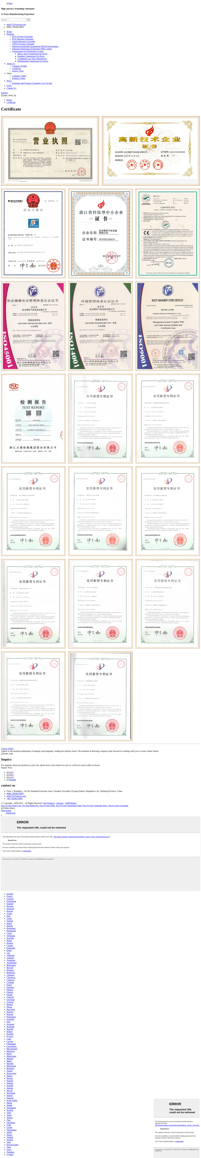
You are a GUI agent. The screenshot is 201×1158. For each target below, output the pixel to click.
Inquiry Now (6, 767)
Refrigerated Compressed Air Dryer (33, 61)
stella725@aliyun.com (16, 24)
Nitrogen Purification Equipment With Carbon (32, 49)
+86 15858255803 (15, 798)
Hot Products (49, 803)
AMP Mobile (70, 803)
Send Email (6, 810)
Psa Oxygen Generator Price (95, 805)
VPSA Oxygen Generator (23, 44)
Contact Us (11, 88)
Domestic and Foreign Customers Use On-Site (32, 83)
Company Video (19, 76)
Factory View (18, 71)
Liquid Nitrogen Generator (23, 41)
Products (10, 34)
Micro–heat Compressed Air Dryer (32, 54)
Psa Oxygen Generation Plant (69, 805)
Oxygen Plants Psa (30, 805)
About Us (11, 63)
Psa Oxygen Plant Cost (11, 805)
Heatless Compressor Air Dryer (31, 56)
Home (9, 31)
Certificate (16, 68)
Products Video (18, 78)
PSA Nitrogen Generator (22, 39)
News (9, 81)
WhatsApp (10, 813)
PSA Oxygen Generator (22, 36)
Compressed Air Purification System (27, 51)
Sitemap (59, 803)
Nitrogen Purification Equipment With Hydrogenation (35, 46)
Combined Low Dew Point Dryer (32, 59)
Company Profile (19, 66)
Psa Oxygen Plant (47, 805)
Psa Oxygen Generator (118, 805)
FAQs (9, 86)
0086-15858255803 (15, 793)
